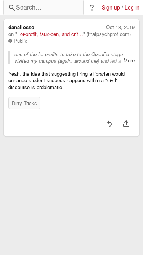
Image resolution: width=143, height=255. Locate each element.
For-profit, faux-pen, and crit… (50, 34)
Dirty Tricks (24, 103)
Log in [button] (132, 7)
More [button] (129, 60)
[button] (92, 8)
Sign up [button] (111, 7)
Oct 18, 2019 (120, 27)
